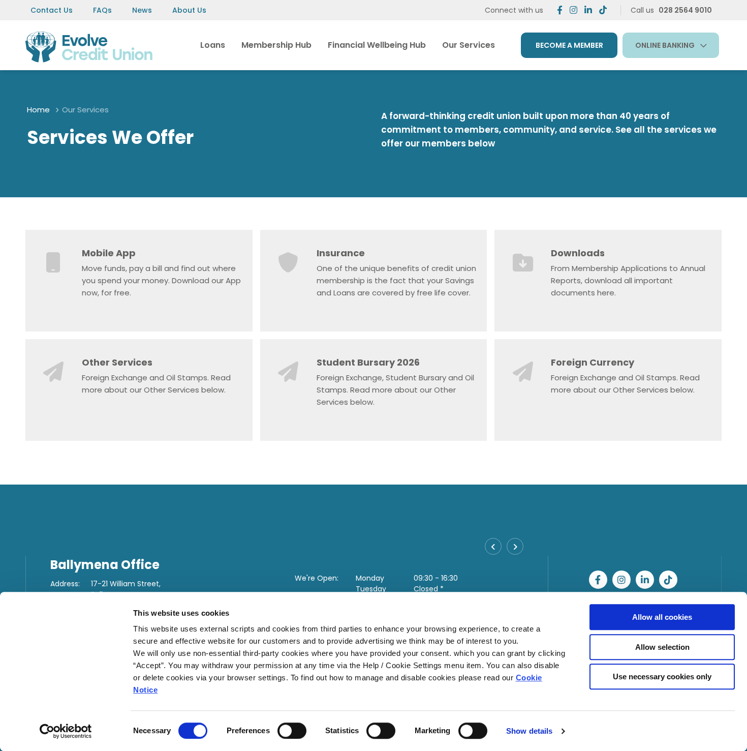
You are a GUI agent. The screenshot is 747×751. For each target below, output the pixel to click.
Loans (212, 45)
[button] (493, 546)
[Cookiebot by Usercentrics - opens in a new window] (65, 731)
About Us (189, 10)
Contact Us (51, 10)
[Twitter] (573, 10)
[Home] (88, 45)
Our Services (468, 45)
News (142, 10)
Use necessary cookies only (662, 676)
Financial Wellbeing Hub (377, 45)
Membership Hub (276, 45)
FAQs (102, 10)
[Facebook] (560, 10)
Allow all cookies (662, 617)
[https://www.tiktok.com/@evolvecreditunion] (603, 10)
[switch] (291, 731)
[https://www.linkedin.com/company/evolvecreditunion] (588, 10)
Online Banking (665, 45)
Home (38, 109)
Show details (529, 731)
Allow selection (662, 647)
